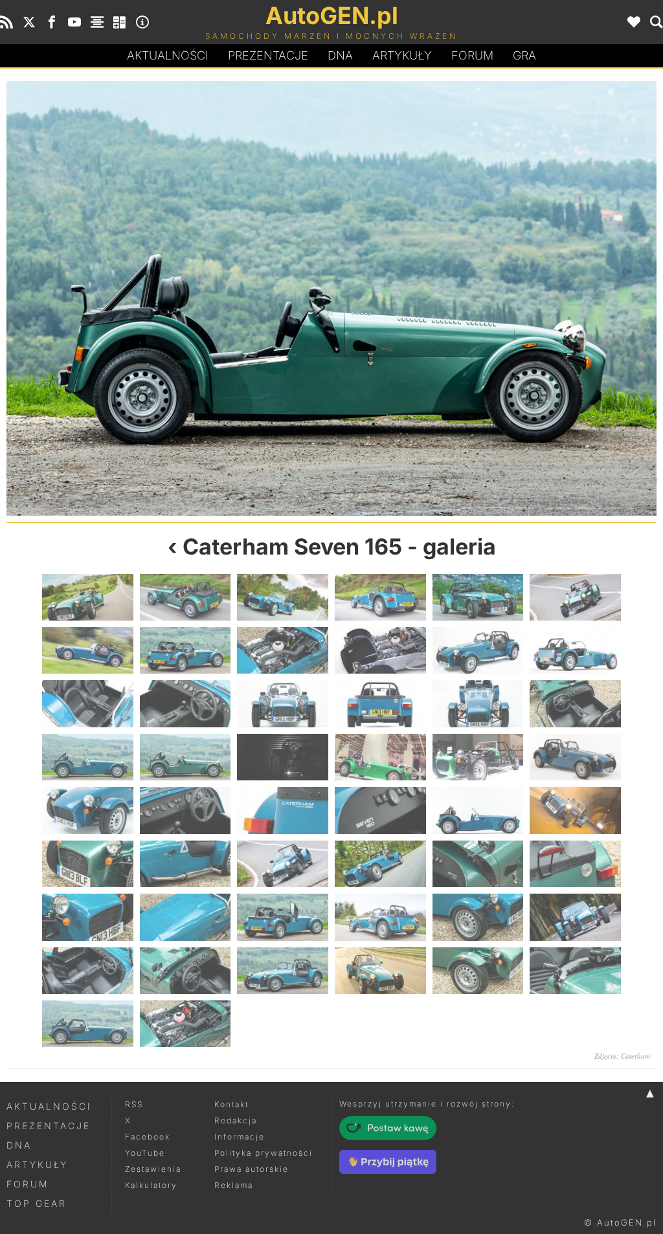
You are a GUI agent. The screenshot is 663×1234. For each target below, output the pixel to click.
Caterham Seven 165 (292, 546)
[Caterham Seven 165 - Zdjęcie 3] (282, 597)
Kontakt (231, 1104)
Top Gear (36, 1203)
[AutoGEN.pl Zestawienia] (97, 22)
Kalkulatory (151, 1185)
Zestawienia (153, 1169)
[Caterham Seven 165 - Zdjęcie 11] (478, 650)
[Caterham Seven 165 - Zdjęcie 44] (185, 970)
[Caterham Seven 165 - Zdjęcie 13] (87, 703)
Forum (472, 55)
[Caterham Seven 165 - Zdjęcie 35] (478, 864)
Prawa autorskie (251, 1169)
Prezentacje (268, 55)
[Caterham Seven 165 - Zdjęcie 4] (380, 597)
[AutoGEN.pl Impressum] (142, 22)
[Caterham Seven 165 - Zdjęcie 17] (478, 703)
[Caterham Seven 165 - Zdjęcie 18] (575, 703)
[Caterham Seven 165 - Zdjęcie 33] (282, 864)
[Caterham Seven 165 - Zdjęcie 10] (380, 650)
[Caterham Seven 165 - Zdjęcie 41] (478, 917)
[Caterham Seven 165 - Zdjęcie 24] (575, 757)
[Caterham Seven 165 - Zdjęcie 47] (478, 970)
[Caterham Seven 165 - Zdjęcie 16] (380, 703)
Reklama (233, 1185)
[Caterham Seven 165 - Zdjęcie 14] (185, 703)
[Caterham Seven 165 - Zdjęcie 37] (87, 917)
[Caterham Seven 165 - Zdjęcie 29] (478, 810)
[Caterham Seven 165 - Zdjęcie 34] (380, 864)
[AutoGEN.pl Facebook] (51, 22)
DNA (19, 1145)
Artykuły (402, 55)
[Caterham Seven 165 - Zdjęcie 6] (575, 597)
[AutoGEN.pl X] (29, 22)
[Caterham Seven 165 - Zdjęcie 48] (575, 970)
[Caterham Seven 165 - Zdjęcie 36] (575, 864)
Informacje (239, 1136)
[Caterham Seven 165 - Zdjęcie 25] (87, 810)
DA (340, 55)
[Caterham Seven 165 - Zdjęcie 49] (87, 1023)
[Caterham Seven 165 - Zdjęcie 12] (575, 650)
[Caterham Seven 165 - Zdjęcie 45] (282, 970)
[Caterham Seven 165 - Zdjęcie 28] (380, 810)
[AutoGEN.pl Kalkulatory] (119, 22)
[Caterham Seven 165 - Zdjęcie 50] (185, 1023)
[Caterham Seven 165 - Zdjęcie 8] (185, 650)
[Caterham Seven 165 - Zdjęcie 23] (478, 757)
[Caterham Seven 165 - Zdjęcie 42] (575, 917)
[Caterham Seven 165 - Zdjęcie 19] (169, 298)
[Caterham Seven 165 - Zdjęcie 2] (185, 597)
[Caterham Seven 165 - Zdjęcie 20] (185, 757)
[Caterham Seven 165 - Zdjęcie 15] (282, 703)
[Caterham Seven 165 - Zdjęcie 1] (87, 597)
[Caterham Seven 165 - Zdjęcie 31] (87, 864)
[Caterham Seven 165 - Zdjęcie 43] (87, 970)
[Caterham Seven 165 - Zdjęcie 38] (185, 917)
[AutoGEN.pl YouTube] (74, 22)
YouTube (145, 1153)
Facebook (147, 1136)
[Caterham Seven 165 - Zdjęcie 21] (494, 298)
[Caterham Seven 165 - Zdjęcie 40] (380, 917)
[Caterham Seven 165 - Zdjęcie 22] (380, 757)
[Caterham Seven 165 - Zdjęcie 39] (282, 917)
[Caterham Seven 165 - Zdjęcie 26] (185, 810)
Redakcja (235, 1120)
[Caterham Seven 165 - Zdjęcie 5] (478, 597)
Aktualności (167, 55)
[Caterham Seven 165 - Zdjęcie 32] (185, 864)
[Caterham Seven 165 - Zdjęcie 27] (282, 810)
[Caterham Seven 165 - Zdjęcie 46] (380, 970)
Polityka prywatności (263, 1153)
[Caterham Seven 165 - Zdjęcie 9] (282, 650)
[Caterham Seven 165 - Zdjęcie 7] (87, 650)
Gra (524, 55)
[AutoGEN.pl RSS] (6, 22)
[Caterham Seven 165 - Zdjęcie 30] (575, 810)
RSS (134, 1104)
